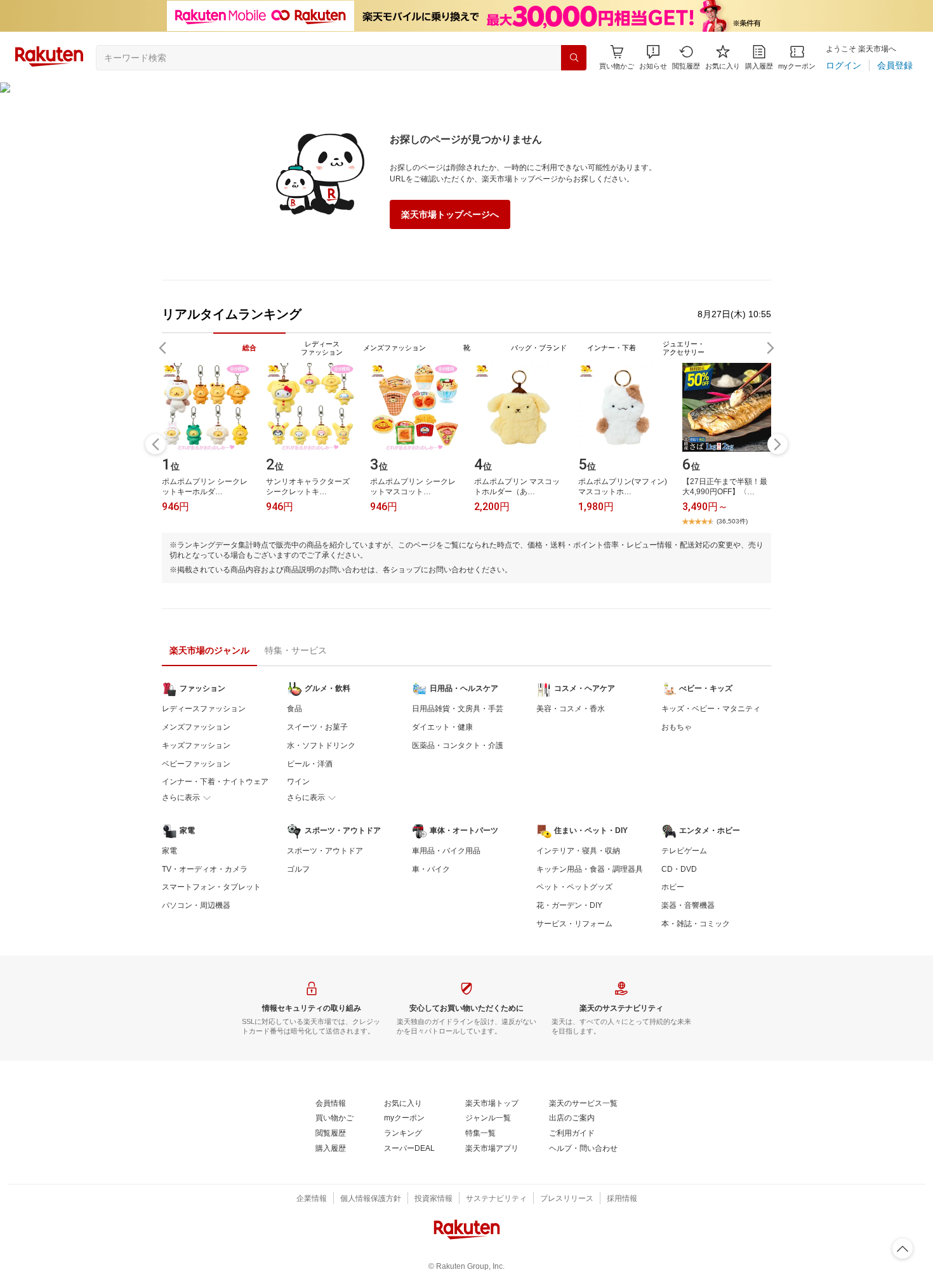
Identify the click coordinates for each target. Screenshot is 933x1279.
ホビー (672, 886)
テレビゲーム (684, 850)
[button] (653, 57)
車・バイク (431, 869)
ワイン (298, 781)
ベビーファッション (196, 763)
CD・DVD (679, 869)
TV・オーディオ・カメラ (205, 869)
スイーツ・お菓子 (317, 727)
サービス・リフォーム (574, 923)
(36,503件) (732, 521)
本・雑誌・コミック (695, 923)
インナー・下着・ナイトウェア (215, 781)
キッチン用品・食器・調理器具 (589, 869)
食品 (294, 708)
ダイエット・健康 (442, 727)
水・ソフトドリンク (321, 745)
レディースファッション (204, 708)
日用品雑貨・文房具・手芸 (457, 708)
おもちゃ (676, 727)
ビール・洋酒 (310, 763)
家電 (169, 850)
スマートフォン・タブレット (211, 886)
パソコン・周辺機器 (196, 905)
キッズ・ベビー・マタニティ (710, 708)
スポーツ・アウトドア (325, 850)
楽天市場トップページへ (450, 214)
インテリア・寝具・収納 (578, 850)
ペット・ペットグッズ (574, 886)
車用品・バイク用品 (446, 850)
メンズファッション (196, 727)
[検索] (573, 57)
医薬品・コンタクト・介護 (457, 745)
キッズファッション (196, 745)
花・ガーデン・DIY (569, 905)
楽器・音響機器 (688, 905)
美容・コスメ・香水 (570, 708)
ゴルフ (298, 869)
